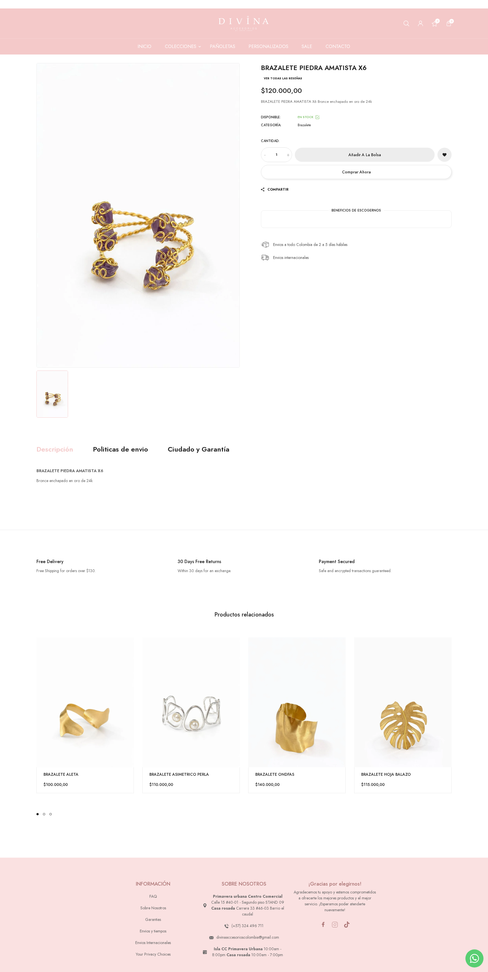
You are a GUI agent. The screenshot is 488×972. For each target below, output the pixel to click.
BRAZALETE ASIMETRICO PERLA (179, 774)
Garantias (153, 919)
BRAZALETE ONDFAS (274, 774)
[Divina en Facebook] (323, 924)
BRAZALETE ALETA (61, 774)
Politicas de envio (120, 449)
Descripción (54, 449)
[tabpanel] (85, 715)
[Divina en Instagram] (335, 924)
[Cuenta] (420, 23)
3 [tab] (50, 814)
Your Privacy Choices (153, 954)
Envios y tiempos (153, 931)
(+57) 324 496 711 (247, 926)
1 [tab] (37, 814)
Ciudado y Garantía (198, 449)
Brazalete (304, 125)
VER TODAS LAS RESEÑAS (283, 78)
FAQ (153, 896)
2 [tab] (44, 814)
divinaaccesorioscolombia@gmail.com (247, 937)
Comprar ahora (356, 172)
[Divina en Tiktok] (347, 924)
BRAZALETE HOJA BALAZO (386, 774)
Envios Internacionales (153, 942)
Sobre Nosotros (153, 908)
